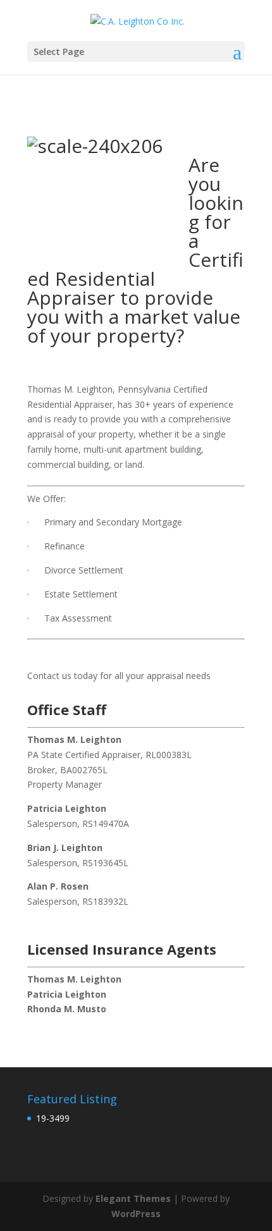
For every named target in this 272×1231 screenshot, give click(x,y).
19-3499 (53, 1118)
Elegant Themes (133, 1198)
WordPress (136, 1214)
